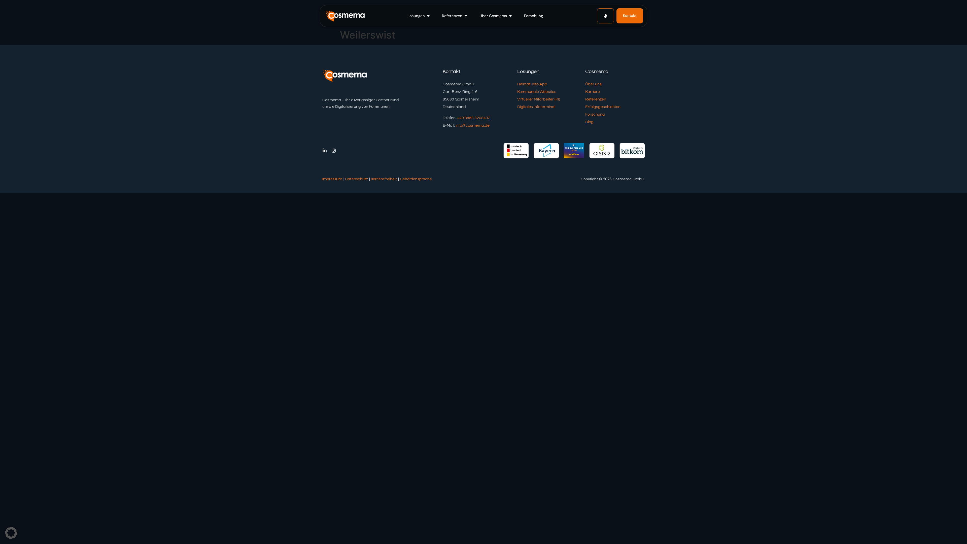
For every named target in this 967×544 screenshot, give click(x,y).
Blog (589, 122)
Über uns (593, 84)
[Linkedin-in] (324, 150)
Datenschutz (356, 179)
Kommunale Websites (536, 92)
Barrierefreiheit (384, 179)
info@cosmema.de (473, 125)
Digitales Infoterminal (536, 107)
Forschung (595, 114)
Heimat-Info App (532, 84)
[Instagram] (333, 150)
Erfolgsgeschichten (602, 107)
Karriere (592, 92)
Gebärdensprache (416, 179)
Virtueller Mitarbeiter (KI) (538, 99)
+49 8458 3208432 (473, 118)
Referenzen (595, 99)
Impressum (332, 179)
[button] (419, 16)
